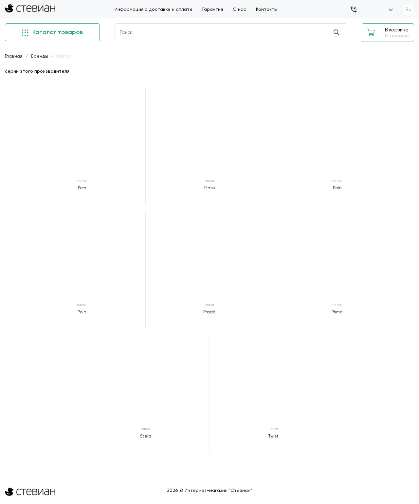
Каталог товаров (57, 32)
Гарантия (212, 9)
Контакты (266, 9)
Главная (13, 56)
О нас (239, 9)
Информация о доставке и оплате (153, 9)
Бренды (39, 56)
